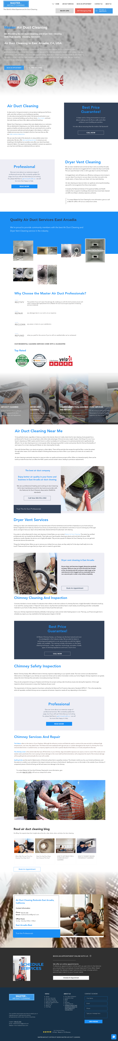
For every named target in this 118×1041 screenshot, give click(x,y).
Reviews (67, 1002)
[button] (53, 3)
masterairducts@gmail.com (30, 914)
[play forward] (64, 80)
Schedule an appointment (102, 10)
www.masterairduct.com (21, 1025)
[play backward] (5, 80)
